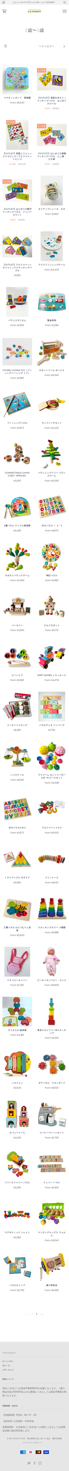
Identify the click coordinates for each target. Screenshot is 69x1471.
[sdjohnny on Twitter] (29, 1464)
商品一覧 (6, 1366)
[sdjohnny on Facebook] (34, 1464)
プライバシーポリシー (32, 1442)
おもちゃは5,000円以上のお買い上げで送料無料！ (34, 2)
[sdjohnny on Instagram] (40, 1464)
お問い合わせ (8, 1370)
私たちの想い (8, 1361)
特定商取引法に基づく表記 (38, 1438)
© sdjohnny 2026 (16, 1438)
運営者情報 (57, 1438)
